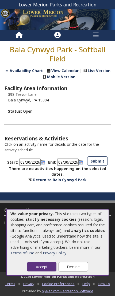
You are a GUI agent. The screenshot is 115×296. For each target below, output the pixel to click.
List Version (99, 70)
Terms (10, 283)
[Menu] (96, 35)
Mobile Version (61, 76)
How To (104, 283)
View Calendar (65, 70)
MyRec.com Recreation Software (67, 291)
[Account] (57, 35)
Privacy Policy (54, 252)
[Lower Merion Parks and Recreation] (57, 19)
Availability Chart (26, 70)
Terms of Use (22, 252)
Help (86, 283)
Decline (73, 266)
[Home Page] (19, 35)
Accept (42, 266)
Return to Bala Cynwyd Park (60, 179)
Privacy (28, 283)
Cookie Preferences (58, 283)
